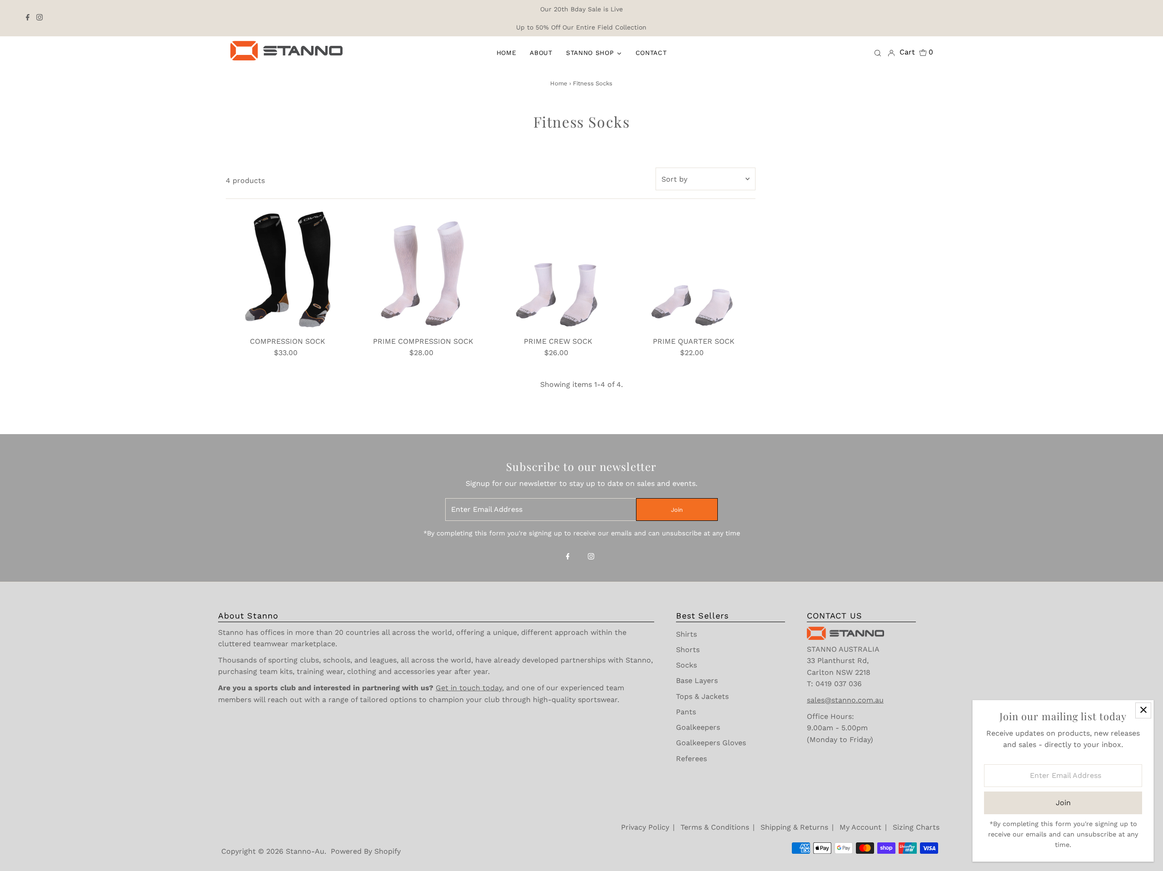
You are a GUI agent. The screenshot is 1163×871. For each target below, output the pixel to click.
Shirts (686, 634)
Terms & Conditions (715, 827)
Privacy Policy (645, 827)
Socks (686, 665)
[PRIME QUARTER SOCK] (693, 270)
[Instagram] (39, 18)
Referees (691, 758)
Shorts (688, 649)
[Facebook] (28, 18)
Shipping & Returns (794, 827)
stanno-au (305, 851)
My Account (860, 827)
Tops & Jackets (702, 696)
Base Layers (697, 680)
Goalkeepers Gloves (711, 742)
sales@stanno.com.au (845, 700)
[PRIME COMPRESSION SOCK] (423, 270)
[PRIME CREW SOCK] (558, 270)
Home (558, 83)
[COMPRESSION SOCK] (288, 270)
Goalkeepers (698, 727)
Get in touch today (469, 687)
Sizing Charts (916, 827)
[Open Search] (878, 53)
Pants (686, 712)
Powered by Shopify (366, 851)
